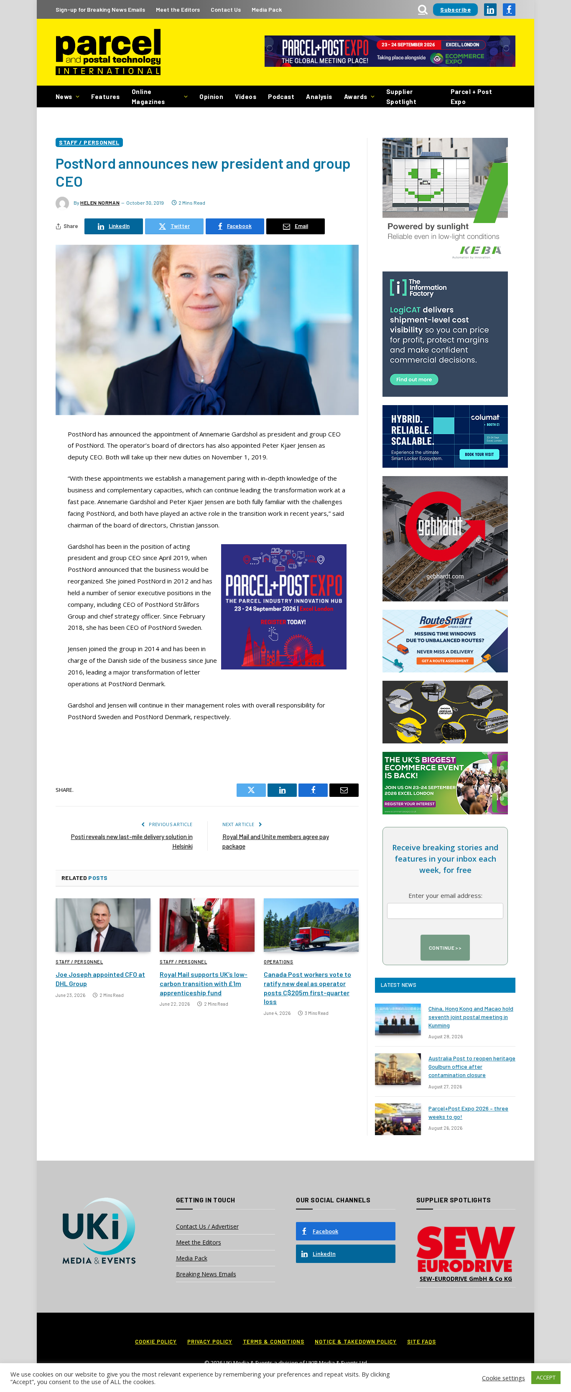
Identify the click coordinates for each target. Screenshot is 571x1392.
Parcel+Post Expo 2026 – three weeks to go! (468, 1112)
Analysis (319, 96)
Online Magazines (148, 96)
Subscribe (455, 9)
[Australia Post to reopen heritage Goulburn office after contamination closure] (398, 1069)
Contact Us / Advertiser (207, 1226)
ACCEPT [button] (546, 1377)
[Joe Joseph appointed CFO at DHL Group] (103, 925)
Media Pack (267, 9)
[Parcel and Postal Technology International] (108, 52)
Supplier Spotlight (401, 96)
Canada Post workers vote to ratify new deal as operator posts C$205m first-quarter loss (307, 987)
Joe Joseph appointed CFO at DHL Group (100, 978)
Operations (278, 961)
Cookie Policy (156, 1341)
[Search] (422, 9)
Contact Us (226, 9)
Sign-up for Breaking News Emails (100, 9)
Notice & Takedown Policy (356, 1341)
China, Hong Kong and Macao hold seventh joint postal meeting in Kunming (470, 1017)
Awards (355, 96)
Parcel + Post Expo (471, 96)
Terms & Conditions (273, 1341)
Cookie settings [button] (503, 1378)
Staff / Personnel (89, 142)
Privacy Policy (209, 1341)
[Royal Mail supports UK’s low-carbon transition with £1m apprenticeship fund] (207, 925)
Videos (245, 96)
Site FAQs (421, 1341)
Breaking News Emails (206, 1274)
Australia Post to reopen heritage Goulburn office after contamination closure (471, 1066)
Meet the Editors (178, 9)
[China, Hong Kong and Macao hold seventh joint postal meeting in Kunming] (398, 1019)
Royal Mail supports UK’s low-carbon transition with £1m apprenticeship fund (203, 983)
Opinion (211, 96)
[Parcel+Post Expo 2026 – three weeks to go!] (398, 1119)
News (64, 96)
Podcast (281, 96)
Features (105, 96)
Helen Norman (100, 202)
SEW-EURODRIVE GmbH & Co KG (466, 1279)
